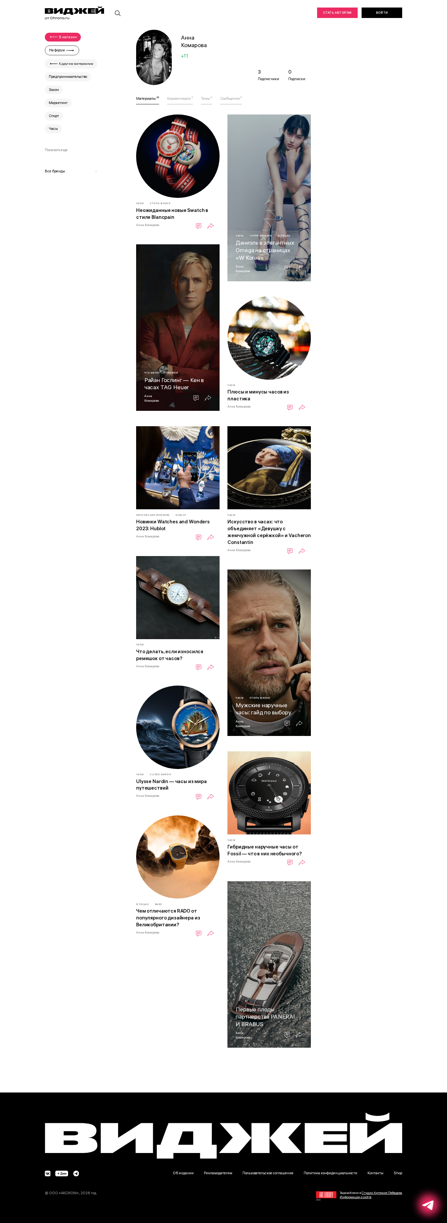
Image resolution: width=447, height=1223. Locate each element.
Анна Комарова (147, 225)
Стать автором (337, 12)
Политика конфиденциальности (330, 1173)
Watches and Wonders (153, 515)
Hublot (181, 515)
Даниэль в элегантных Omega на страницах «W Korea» (265, 250)
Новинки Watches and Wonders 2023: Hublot (173, 525)
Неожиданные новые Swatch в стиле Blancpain (172, 213)
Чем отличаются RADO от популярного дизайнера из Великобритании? (168, 918)
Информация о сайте (355, 1197)
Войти (382, 12)
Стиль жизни (160, 203)
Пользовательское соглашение (268, 1173)
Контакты (375, 1173)
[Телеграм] (76, 1174)
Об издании (183, 1173)
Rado (158, 904)
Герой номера (261, 235)
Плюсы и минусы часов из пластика (258, 395)
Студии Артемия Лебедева (382, 1193)
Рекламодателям (218, 1173)
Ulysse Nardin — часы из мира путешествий (171, 784)
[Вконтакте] (47, 1174)
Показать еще (56, 150)
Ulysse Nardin (160, 774)
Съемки (172, 372)
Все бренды (55, 171)
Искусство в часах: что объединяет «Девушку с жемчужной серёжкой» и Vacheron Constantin (269, 531)
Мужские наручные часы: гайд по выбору (263, 709)
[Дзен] (62, 1174)
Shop (398, 1173)
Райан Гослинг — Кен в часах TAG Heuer (174, 383)
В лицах (284, 235)
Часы (140, 203)
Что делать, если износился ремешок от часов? (169, 654)
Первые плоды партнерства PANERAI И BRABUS (265, 1016)
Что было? (152, 372)
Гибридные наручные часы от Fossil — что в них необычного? (264, 850)
